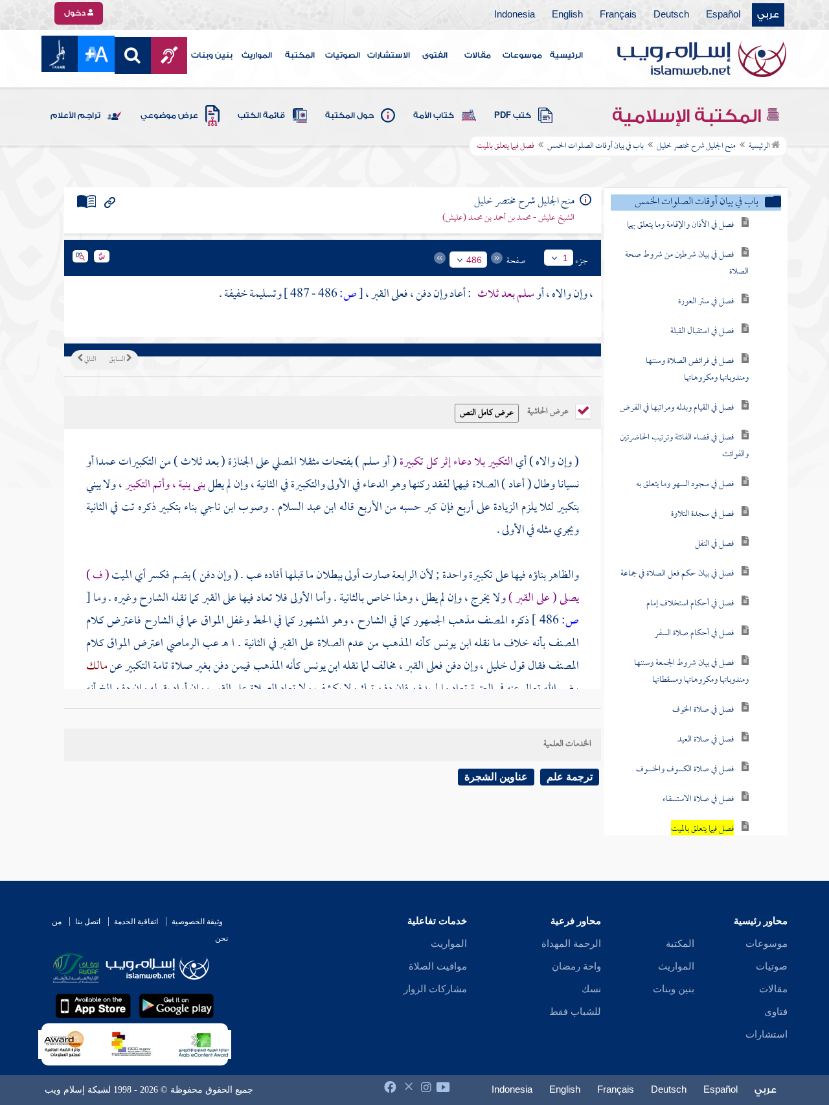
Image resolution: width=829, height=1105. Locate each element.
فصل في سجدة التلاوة (702, 514)
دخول (75, 12)
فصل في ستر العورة (706, 301)
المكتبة (300, 55)
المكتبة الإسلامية (689, 116)
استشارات (766, 1034)
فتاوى (776, 1011)
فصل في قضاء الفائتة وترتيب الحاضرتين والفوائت (684, 446)
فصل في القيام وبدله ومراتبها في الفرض (677, 408)
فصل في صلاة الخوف (703, 710)
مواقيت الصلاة (438, 966)
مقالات (477, 55)
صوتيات (772, 966)
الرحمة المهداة (571, 943)
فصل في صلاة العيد (705, 739)
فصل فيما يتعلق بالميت (702, 829)
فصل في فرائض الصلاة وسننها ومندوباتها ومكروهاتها (697, 370)
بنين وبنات (212, 55)
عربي (768, 15)
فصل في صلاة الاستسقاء (698, 799)
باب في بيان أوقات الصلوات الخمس (595, 146)
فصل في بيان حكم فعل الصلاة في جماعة (677, 573)
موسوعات (522, 55)
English (567, 15)
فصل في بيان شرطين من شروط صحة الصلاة (687, 263)
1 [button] (565, 258)
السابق (117, 359)
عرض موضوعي (169, 115)
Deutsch (671, 15)
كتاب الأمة (433, 115)
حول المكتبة (349, 115)
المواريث (257, 55)
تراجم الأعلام (75, 115)
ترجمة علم (570, 776)
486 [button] (474, 260)
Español (723, 15)
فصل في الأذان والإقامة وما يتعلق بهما (680, 225)
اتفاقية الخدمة (136, 921)
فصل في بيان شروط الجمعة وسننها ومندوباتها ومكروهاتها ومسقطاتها (691, 672)
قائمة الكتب (261, 115)
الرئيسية (566, 55)
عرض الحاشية (549, 410)
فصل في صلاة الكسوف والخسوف (685, 769)
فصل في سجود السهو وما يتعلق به (685, 484)
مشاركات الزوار (435, 989)
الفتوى (435, 55)
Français (618, 15)
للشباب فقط (575, 1011)
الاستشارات (388, 55)
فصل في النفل (714, 544)
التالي (89, 359)
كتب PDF (512, 115)
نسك (591, 989)
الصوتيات (342, 55)
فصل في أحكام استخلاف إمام (690, 603)
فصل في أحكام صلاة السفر (694, 633)
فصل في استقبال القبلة (702, 331)
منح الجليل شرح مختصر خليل (696, 146)
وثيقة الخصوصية (197, 921)
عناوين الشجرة (496, 776)
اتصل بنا (87, 921)
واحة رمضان (576, 966)
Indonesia (514, 15)
